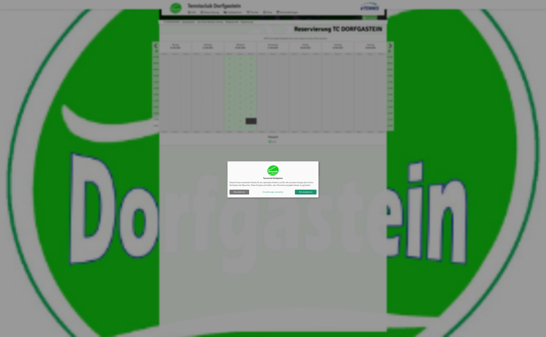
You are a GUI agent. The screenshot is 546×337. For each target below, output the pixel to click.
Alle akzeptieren (306, 192)
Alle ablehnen (239, 192)
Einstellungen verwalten (273, 192)
